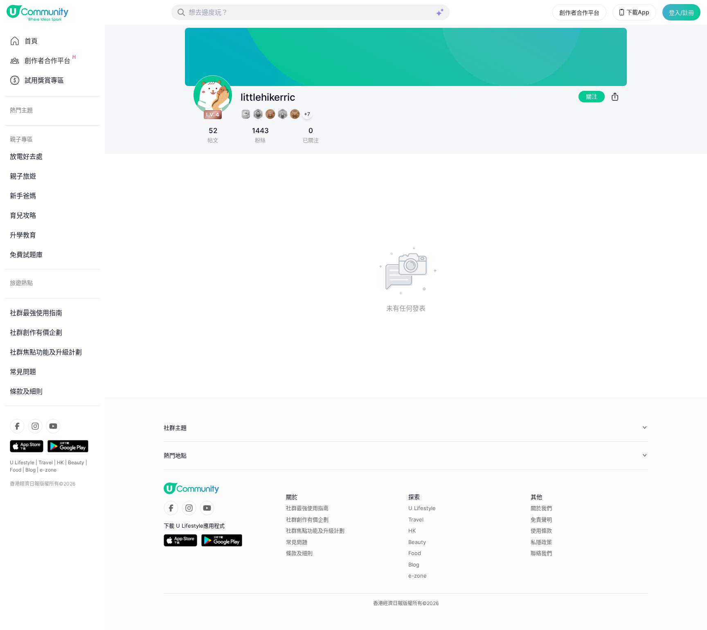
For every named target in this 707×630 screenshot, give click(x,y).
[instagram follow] (35, 426)
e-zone (48, 470)
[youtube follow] (53, 426)
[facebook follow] (17, 426)
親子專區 (21, 138)
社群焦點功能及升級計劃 (315, 530)
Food (15, 470)
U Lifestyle (22, 462)
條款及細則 (299, 553)
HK (60, 462)
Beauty (76, 462)
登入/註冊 (681, 12)
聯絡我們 (541, 553)
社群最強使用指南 (307, 508)
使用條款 (541, 530)
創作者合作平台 (579, 12)
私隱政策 (541, 542)
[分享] (615, 97)
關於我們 (541, 508)
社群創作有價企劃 (307, 519)
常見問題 (296, 542)
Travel (45, 462)
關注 (591, 96)
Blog (30, 470)
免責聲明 (541, 519)
